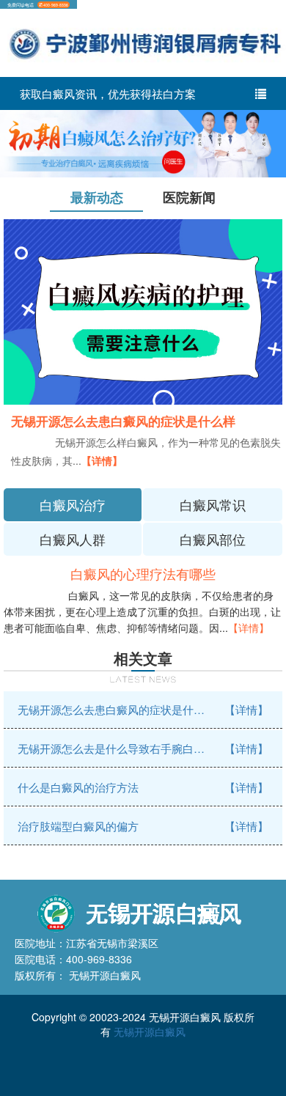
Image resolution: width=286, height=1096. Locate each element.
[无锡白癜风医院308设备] (143, 142)
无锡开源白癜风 (150, 1031)
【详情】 (101, 460)
